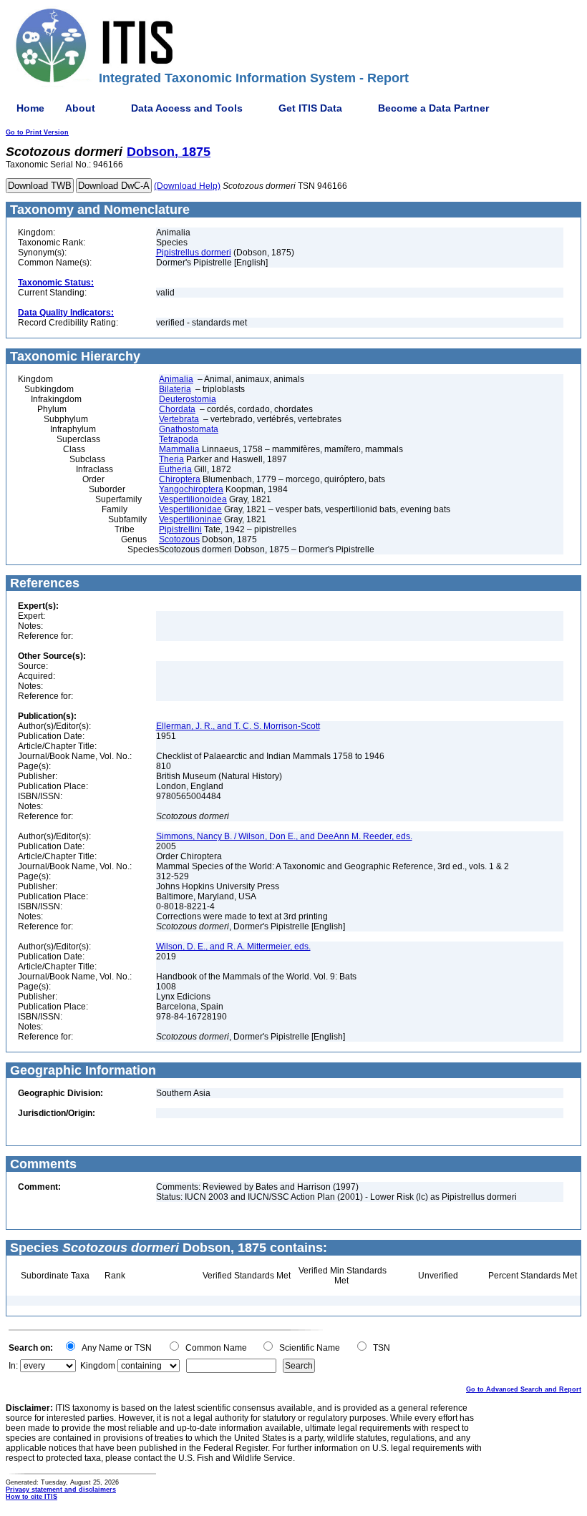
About (80, 108)
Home (30, 108)
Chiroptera (179, 479)
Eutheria (175, 469)
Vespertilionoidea (193, 499)
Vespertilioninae (190, 519)
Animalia (176, 379)
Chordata (177, 409)
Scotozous (179, 539)
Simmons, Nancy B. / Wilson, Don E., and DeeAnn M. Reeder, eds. (284, 836)
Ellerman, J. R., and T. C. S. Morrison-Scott (238, 726)
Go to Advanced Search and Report (523, 1389)
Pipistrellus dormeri (193, 253)
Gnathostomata (188, 429)
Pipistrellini (180, 529)
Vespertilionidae (190, 509)
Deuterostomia (187, 399)
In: (13, 1366)
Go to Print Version (37, 132)
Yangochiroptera (191, 489)
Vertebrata (179, 419)
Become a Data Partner (433, 108)
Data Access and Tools (187, 108)
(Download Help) (187, 186)
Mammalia (179, 449)
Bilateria (175, 389)
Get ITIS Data (310, 108)
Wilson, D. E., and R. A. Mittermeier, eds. (233, 947)
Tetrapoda (178, 439)
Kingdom (97, 1366)
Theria (171, 459)
